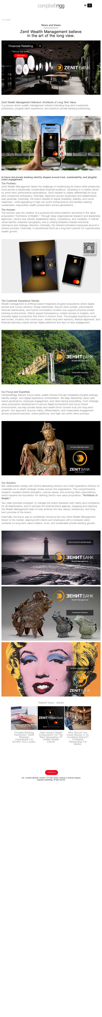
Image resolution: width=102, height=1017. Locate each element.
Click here (21, 55)
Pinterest (70, 778)
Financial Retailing (21, 46)
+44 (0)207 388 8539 (31, 778)
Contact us (51, 772)
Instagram (77, 778)
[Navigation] (89, 5)
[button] (85, 4)
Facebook (62, 778)
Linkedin (55, 778)
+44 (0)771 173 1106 (45, 778)
